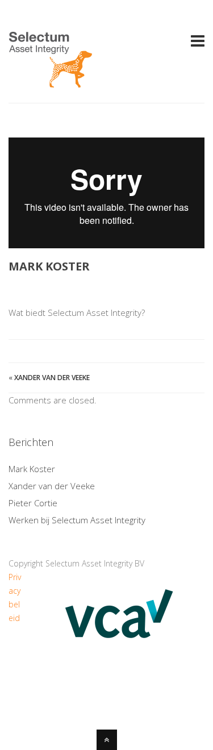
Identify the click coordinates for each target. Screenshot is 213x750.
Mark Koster (32, 468)
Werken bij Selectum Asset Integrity (77, 520)
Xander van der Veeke (52, 377)
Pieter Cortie (33, 503)
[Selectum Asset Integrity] (51, 81)
